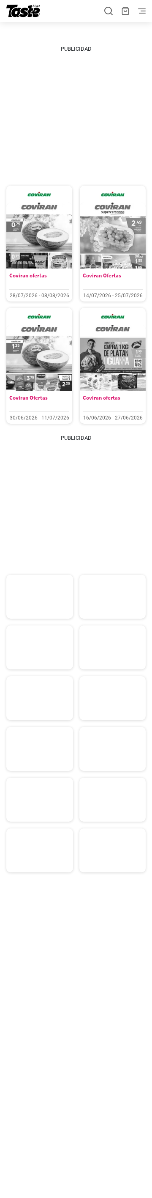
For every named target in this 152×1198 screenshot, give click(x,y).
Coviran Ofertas (102, 275)
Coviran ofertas (28, 275)
